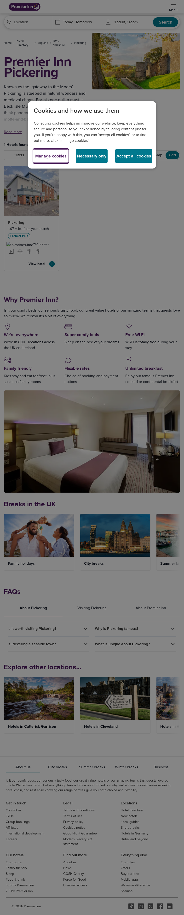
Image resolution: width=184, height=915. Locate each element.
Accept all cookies (133, 156)
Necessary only (91, 156)
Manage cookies (51, 156)
